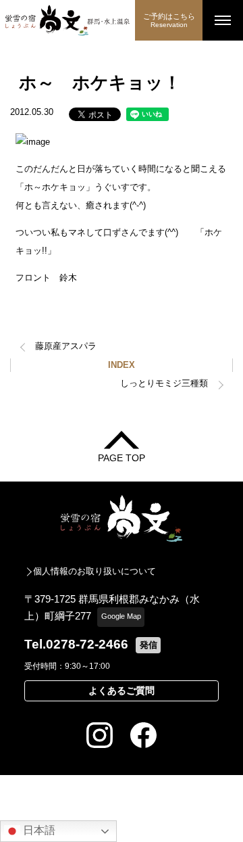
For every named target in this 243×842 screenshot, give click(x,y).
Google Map (121, 616)
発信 (148, 645)
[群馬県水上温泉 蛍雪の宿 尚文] (67, 20)
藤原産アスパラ (66, 346)
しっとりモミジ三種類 (164, 383)
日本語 (37, 830)
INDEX (121, 365)
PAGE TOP (121, 457)
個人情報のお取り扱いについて (94, 571)
